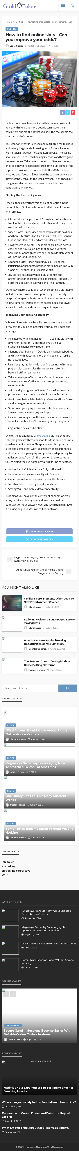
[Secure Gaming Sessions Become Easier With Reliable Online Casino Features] (39, 1015)
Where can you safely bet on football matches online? (39, 1102)
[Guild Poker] (19, 5)
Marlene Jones (17, 804)
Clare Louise (34, 607)
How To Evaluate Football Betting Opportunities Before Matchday (45, 642)
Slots (10, 758)
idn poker (8, 861)
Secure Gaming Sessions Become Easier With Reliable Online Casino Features (37, 1032)
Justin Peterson (36, 670)
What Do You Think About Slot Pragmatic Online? (35, 1127)
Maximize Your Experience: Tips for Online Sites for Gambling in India (38, 1089)
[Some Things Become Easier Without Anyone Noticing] (10, 964)
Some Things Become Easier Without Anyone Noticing (39, 830)
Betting (11, 29)
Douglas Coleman (37, 648)
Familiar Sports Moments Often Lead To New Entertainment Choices (49, 600)
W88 (5, 875)
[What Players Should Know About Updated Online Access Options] (10, 915)
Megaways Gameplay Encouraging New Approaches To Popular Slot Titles (35, 765)
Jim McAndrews (18, 739)
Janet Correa (16, 45)
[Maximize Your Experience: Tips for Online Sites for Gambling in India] (39, 1078)
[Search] (72, 5)
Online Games (13, 1025)
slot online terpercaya (16, 870)
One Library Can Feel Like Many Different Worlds (36, 798)
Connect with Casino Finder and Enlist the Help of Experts (36, 1115)
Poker (10, 725)
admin (13, 772)
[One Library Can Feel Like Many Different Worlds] (10, 948)
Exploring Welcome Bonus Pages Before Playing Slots (49, 621)
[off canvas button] (63, 5)
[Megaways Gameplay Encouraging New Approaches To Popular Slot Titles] (10, 931)
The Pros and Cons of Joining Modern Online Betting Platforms (47, 663)
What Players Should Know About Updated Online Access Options (38, 732)
